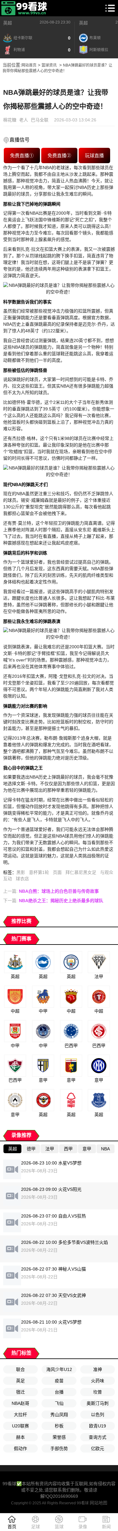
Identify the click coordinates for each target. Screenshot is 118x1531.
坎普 (97, 1391)
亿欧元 (97, 1448)
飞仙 (59, 1403)
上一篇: (51, 891)
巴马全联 (39, 119)
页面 (57, 872)
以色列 (97, 1414)
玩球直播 (94, 155)
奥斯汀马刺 (98, 1403)
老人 (23, 119)
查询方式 (97, 1437)
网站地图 (98, 1502)
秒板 (59, 1425)
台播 (59, 1391)
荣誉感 (59, 1437)
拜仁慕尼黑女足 (80, 872)
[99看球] (24, 8)
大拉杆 (20, 1414)
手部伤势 (59, 1448)
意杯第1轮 (39, 872)
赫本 (20, 1437)
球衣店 (22, 878)
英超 (7, 22)
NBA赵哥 (20, 1403)
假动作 (20, 1448)
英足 (20, 1380)
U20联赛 (20, 1425)
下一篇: (53, 900)
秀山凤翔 (59, 1414)
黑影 (20, 872)
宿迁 (20, 1391)
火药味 (97, 1380)
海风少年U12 (59, 1369)
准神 (97, 1369)
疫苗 (59, 1380)
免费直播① (22, 155)
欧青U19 (97, 1425)
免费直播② (59, 155)
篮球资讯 (49, 65)
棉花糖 (9, 119)
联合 (20, 1369)
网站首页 (29, 65)
